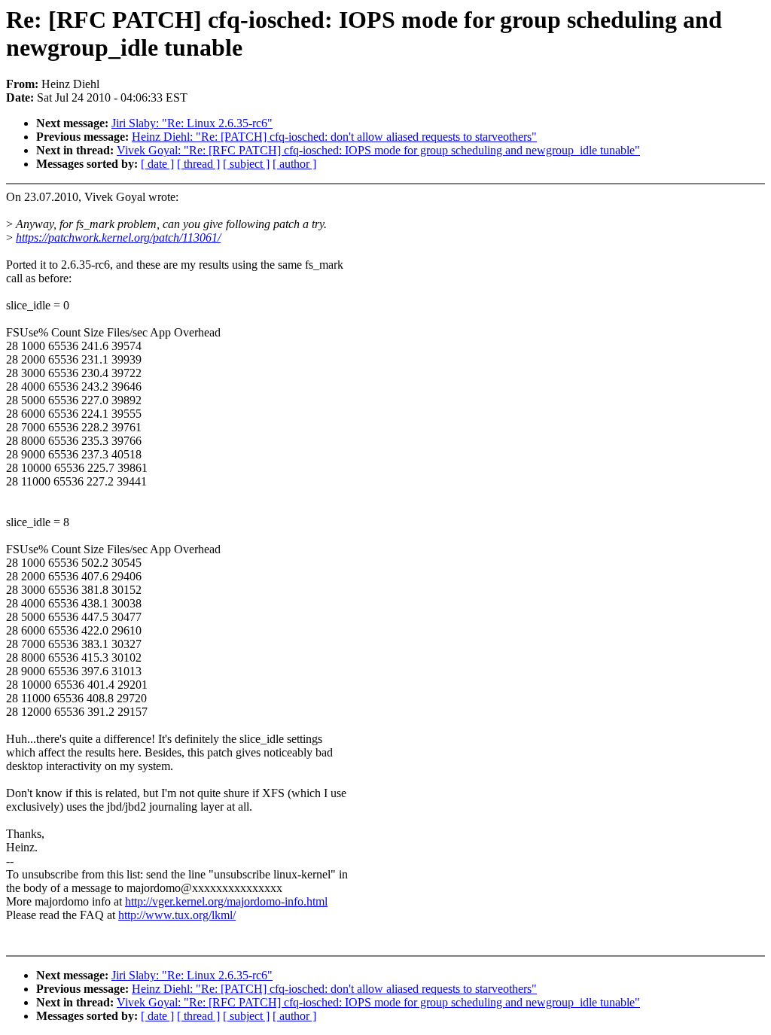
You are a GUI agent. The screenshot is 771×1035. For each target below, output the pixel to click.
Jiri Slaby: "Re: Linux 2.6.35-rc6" (192, 123)
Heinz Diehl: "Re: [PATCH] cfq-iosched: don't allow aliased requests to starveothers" (334, 136)
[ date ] (157, 163)
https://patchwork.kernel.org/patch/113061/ (118, 237)
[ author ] (294, 163)
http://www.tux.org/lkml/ (177, 915)
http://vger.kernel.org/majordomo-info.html (226, 901)
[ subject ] (246, 163)
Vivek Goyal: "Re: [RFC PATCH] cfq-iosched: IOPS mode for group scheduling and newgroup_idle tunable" (378, 150)
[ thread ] (198, 163)
